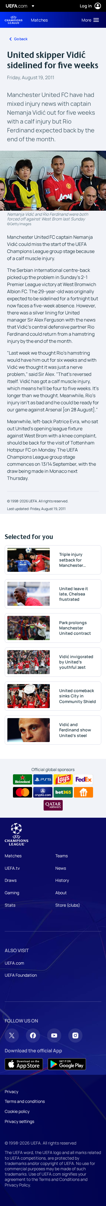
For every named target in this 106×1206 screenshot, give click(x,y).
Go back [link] (20, 38)
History (62, 880)
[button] (89, 19)
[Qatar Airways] (53, 805)
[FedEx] (83, 779)
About (61, 892)
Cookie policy (17, 1111)
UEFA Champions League (13, 20)
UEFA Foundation (21, 975)
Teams (61, 855)
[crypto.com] (42, 792)
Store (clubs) (67, 905)
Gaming (12, 892)
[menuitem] (51, 19)
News (60, 868)
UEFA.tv (12, 868)
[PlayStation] (42, 779)
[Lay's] (63, 779)
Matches (13, 855)
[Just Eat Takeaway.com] (83, 792)
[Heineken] (22, 779)
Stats (10, 905)
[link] (39, 19)
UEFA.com (14, 963)
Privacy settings (19, 1121)
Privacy (11, 1091)
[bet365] (63, 792)
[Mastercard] (22, 792)
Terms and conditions (25, 1101)
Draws (10, 880)
